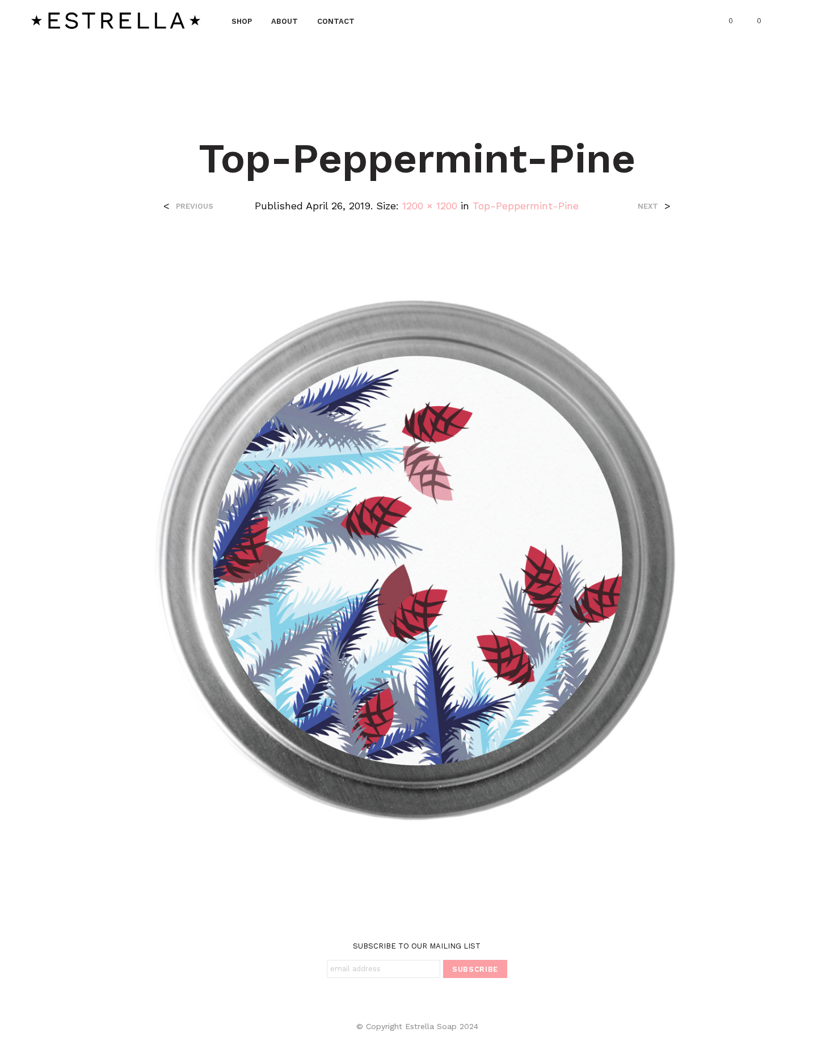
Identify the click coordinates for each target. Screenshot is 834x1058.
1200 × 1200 (429, 206)
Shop (241, 21)
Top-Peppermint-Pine (526, 206)
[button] (724, 21)
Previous (194, 206)
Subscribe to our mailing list (417, 946)
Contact (336, 21)
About (284, 21)
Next (648, 206)
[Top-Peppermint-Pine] (417, 559)
